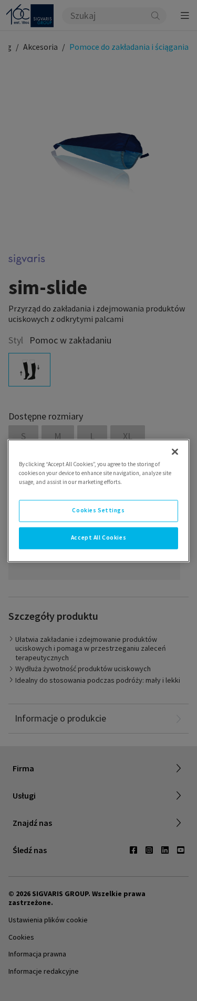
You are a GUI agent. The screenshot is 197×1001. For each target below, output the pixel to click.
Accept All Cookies (98, 537)
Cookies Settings (98, 510)
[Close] (174, 451)
